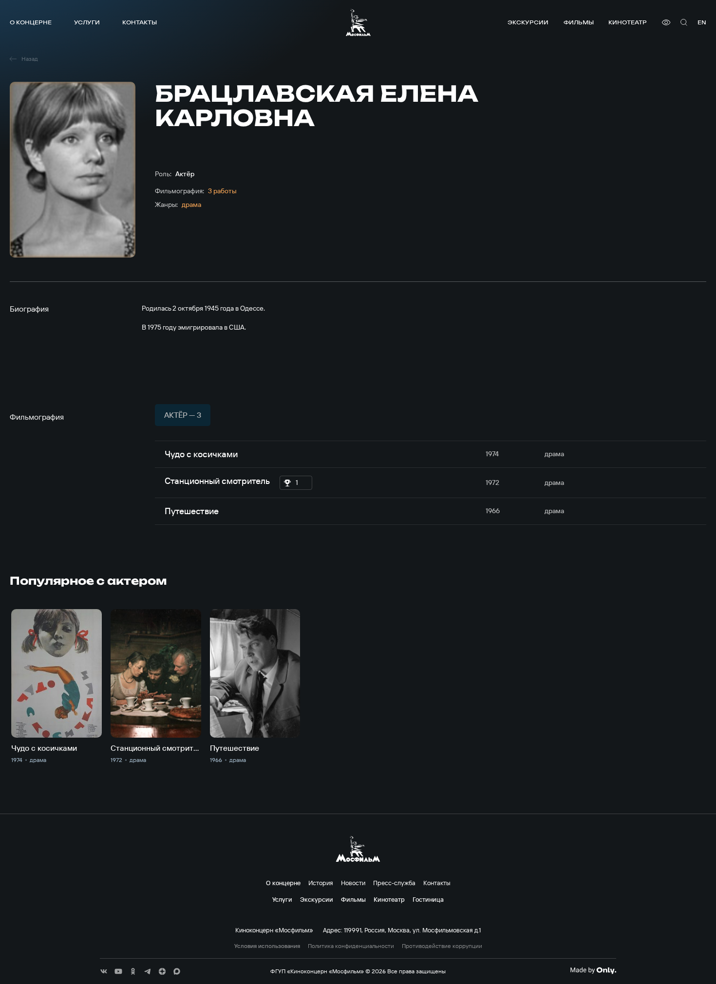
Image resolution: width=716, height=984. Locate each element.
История (320, 883)
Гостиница (428, 899)
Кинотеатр (627, 22)
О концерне (31, 22)
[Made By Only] (593, 970)
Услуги (87, 22)
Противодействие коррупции (442, 946)
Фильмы (579, 22)
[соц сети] (104, 971)
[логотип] (358, 22)
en (701, 22)
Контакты (139, 22)
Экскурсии (528, 22)
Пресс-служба (394, 883)
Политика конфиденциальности (351, 946)
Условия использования (267, 946)
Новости (353, 883)
